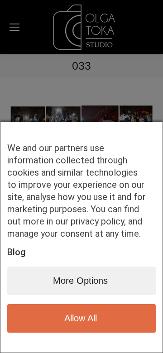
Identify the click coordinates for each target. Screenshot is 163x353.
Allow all (80, 318)
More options (80, 281)
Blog (16, 252)
